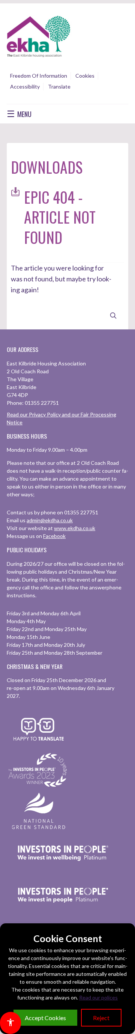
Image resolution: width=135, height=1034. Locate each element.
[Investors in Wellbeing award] (63, 870)
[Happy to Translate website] (38, 745)
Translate (59, 86)
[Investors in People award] (38, 787)
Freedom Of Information (38, 75)
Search (113, 315)
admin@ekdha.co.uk (50, 520)
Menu (19, 114)
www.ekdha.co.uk (74, 528)
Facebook (54, 536)
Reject (101, 1017)
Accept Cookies (45, 1017)
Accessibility (25, 86)
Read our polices (98, 997)
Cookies (84, 75)
